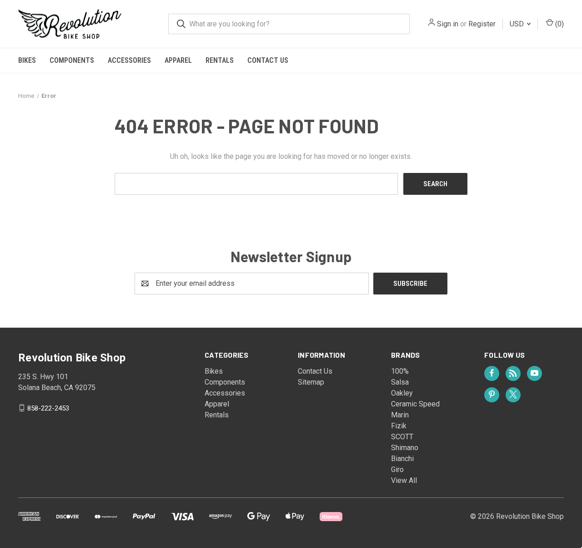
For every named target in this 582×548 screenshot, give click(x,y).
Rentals (220, 60)
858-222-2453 (48, 408)
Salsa (400, 382)
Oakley (402, 393)
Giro (397, 469)
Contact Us (267, 60)
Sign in (447, 24)
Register (482, 24)
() (558, 24)
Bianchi (402, 458)
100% (400, 371)
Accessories (129, 60)
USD (518, 24)
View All (404, 480)
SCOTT (402, 436)
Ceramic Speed (415, 404)
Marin (400, 415)
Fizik (398, 425)
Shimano (404, 447)
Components (72, 60)
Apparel (178, 60)
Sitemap (311, 382)
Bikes (27, 60)
